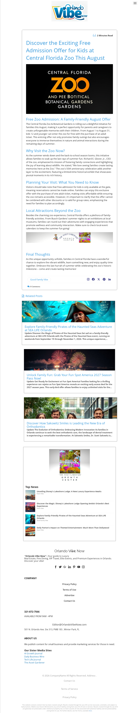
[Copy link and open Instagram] (88, 278)
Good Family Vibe (39, 279)
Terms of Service (69, 688)
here (90, 711)
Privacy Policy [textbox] (69, 584)
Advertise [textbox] (69, 595)
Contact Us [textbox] (69, 601)
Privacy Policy (69, 697)
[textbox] (69, 24)
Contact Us (69, 680)
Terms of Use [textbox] (69, 590)
